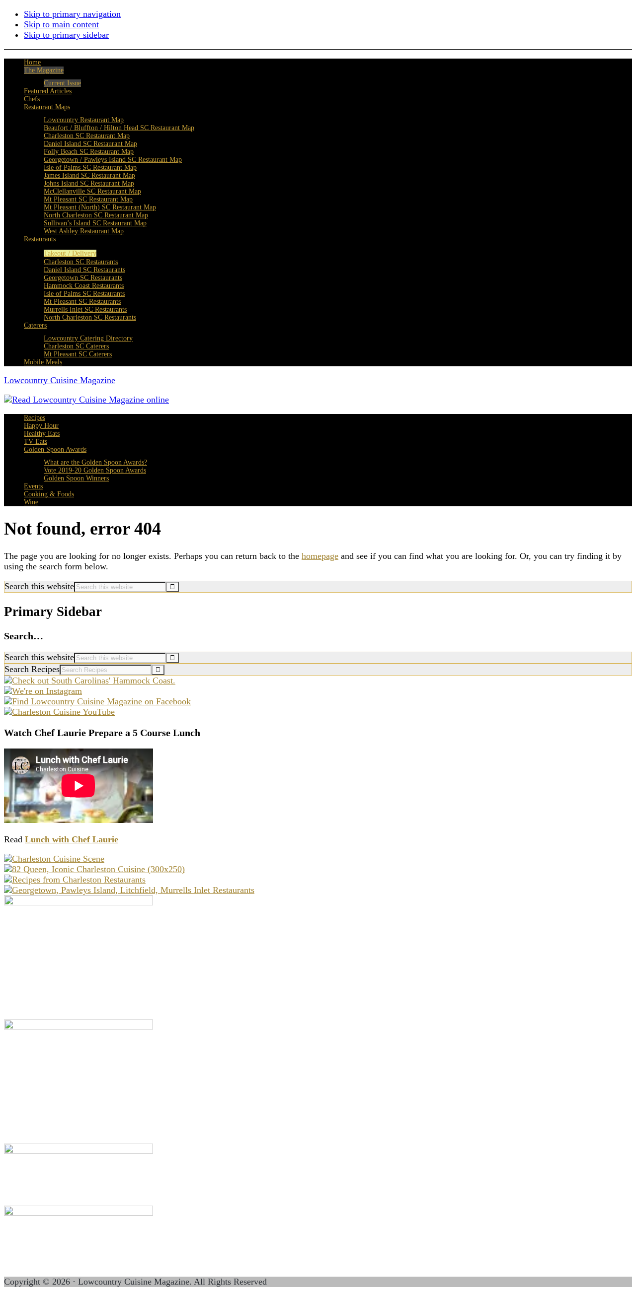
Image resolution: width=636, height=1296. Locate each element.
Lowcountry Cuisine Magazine (59, 380)
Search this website (39, 586)
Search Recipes (32, 669)
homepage (320, 556)
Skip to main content (61, 24)
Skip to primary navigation (72, 14)
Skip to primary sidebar (66, 35)
